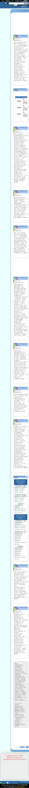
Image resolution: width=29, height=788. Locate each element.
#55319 (18, 487)
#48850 (18, 555)
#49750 (18, 549)
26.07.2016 (21, 277)
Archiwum (24, 1)
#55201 (18, 496)
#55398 (22, 490)
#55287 (23, 529)
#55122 (18, 536)
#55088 (21, 501)
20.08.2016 (21, 226)
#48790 (19, 548)
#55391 (22, 489)
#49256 (18, 551)
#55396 (16, 492)
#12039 (18, 505)
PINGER (15, 783)
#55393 (17, 489)
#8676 (23, 509)
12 (19, 132)
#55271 (17, 498)
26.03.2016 (21, 387)
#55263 (18, 535)
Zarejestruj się (18, 0)
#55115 (17, 499)
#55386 (17, 527)
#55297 (19, 533)
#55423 (17, 529)
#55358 (21, 492)
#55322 (24, 487)
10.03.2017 (21, 565)
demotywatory (24, 784)
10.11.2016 (21, 127)
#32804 (21, 512)
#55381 (18, 538)
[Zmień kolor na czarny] (7, 3)
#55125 (16, 501)
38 (19, 282)
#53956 (23, 557)
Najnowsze (24, 7)
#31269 (22, 510)
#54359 (17, 557)
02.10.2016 (21, 191)
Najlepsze (24, 5)
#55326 (23, 525)
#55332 (23, 527)
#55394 (17, 490)
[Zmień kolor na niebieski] (4, 3)
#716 (16, 512)
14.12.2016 (21, 35)
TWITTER (10, 783)
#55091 (22, 499)
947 (27, 10)
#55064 (24, 496)
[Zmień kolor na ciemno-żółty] (6, 3)
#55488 (19, 522)
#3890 (17, 507)
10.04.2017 (21, 420)
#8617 (17, 510)
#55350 (23, 542)
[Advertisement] (6, 376)
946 (25, 10)
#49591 (18, 553)
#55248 (17, 544)
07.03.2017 (21, 607)
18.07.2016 (21, 344)
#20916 (17, 509)
